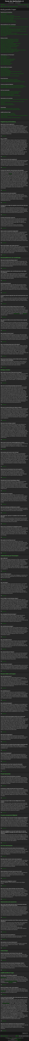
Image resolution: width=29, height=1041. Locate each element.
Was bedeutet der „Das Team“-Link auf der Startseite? (10, 75)
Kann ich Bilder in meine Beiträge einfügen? (8, 59)
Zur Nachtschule (17, 2)
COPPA (10, 173)
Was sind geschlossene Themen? (6, 63)
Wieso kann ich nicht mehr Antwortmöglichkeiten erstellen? (11, 43)
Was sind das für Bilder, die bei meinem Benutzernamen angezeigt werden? (13, 31)
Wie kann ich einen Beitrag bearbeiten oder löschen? (10, 40)
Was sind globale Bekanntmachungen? (7, 60)
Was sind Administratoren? (5, 68)
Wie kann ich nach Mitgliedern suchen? (7, 94)
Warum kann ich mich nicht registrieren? (7, 15)
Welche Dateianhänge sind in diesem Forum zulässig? (10, 108)
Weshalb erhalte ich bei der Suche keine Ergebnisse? (10, 92)
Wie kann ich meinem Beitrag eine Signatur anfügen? (10, 41)
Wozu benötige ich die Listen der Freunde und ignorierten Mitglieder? (12, 85)
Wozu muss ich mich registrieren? (6, 13)
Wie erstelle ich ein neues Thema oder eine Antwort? (10, 39)
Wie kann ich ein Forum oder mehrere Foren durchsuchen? (11, 91)
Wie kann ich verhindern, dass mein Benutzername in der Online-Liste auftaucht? (14, 26)
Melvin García (19, 1038)
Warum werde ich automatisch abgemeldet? (8, 20)
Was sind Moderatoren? (5, 69)
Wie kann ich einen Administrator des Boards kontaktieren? (11, 117)
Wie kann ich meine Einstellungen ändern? (8, 25)
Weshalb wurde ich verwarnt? (6, 47)
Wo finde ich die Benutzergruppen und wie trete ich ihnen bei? (11, 71)
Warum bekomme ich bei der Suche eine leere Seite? (10, 93)
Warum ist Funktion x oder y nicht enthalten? (8, 114)
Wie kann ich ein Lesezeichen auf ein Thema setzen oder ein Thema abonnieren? (12, 102)
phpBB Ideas (3, 991)
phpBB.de (25, 313)
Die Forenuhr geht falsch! (5, 27)
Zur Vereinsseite (11, 2)
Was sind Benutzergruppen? (5, 70)
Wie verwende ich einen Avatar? (6, 32)
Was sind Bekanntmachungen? (6, 61)
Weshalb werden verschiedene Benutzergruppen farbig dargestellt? (12, 73)
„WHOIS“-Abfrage (6, 1003)
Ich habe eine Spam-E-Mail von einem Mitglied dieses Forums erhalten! (13, 81)
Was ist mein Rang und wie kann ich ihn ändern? (9, 33)
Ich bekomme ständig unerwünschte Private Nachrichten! (10, 80)
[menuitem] (3, 4)
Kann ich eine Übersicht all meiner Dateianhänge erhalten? (11, 109)
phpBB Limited (16, 313)
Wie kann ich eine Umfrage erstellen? (7, 42)
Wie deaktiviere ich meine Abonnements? (8, 104)
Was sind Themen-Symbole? (6, 64)
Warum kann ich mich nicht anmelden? (7, 17)
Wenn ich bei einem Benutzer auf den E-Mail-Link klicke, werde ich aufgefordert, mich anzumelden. (14, 35)
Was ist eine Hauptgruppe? (5, 74)
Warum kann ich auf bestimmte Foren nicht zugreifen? (10, 45)
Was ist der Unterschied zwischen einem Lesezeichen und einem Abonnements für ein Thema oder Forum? (14, 100)
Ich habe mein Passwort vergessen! (7, 19)
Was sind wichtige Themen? (5, 62)
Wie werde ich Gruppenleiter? (6, 72)
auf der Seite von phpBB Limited (11, 981)
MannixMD (16, 1039)
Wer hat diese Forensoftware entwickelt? (8, 113)
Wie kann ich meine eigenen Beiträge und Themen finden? (10, 95)
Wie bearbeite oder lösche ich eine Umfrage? (8, 44)
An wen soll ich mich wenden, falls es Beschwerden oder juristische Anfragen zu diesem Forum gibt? (14, 116)
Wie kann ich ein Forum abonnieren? (7, 103)
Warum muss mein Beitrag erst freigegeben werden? (10, 51)
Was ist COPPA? (3, 14)
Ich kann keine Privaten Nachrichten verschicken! (9, 79)
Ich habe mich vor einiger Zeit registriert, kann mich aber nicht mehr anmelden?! (14, 18)
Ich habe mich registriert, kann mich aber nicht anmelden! (10, 16)
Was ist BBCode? (4, 55)
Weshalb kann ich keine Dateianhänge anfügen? (9, 46)
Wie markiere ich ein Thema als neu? (7, 52)
